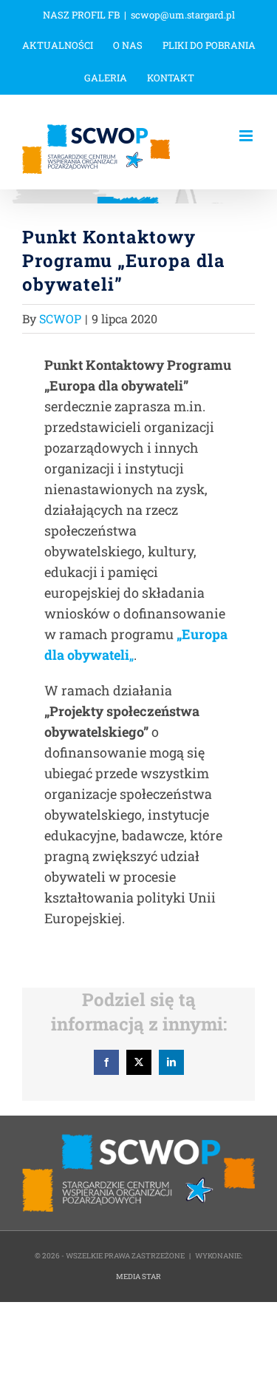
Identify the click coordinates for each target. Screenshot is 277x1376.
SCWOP (60, 318)
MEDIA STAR (138, 1276)
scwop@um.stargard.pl (183, 14)
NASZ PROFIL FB (81, 14)
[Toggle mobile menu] (247, 136)
